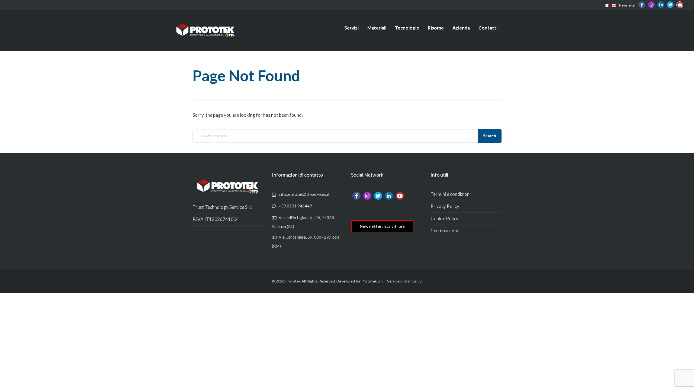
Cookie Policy (444, 218)
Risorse (436, 28)
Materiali (376, 28)
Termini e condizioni (450, 194)
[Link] (607, 5)
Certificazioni (444, 230)
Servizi (351, 28)
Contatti (487, 28)
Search (489, 135)
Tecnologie (407, 28)
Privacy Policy (444, 206)
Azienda (461, 28)
